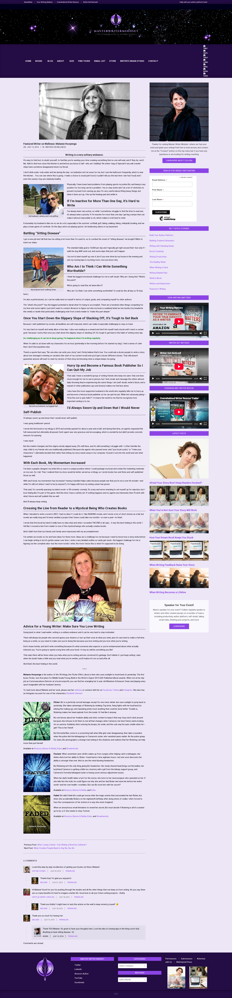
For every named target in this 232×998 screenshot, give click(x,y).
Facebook (107, 690)
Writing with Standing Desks (162, 246)
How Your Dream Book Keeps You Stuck (171, 537)
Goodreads (79, 982)
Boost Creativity (157, 251)
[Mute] (201, 333)
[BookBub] (205, 69)
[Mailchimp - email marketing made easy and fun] (167, 220)
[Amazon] (205, 65)
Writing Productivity (158, 257)
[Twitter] (205, 46)
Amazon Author (82, 974)
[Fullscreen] (205, 333)
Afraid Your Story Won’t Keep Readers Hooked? (176, 482)
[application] (179, 319)
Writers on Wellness (55, 147)
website (78, 690)
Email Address (159, 180)
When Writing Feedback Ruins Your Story (172, 564)
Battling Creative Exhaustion (162, 240)
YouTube (78, 978)
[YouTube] (205, 55)
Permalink (70, 871)
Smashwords (72, 748)
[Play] (153, 333)
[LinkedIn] (205, 60)
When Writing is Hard (159, 267)
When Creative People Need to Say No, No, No (54, 848)
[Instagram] (205, 51)
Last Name (158, 199)
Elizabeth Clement (74, 693)
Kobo (59, 748)
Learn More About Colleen (179, 160)
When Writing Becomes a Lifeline (168, 592)
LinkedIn (78, 969)
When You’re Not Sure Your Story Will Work (173, 510)
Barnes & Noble (49, 748)
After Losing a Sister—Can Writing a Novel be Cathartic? (62, 845)
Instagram (127, 690)
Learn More (179, 626)
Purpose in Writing (158, 289)
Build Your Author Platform (161, 235)
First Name (158, 190)
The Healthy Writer (158, 262)
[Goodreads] (205, 74)
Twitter (116, 690)
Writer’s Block (156, 278)
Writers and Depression (160, 283)
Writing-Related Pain (158, 273)
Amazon (37, 748)
